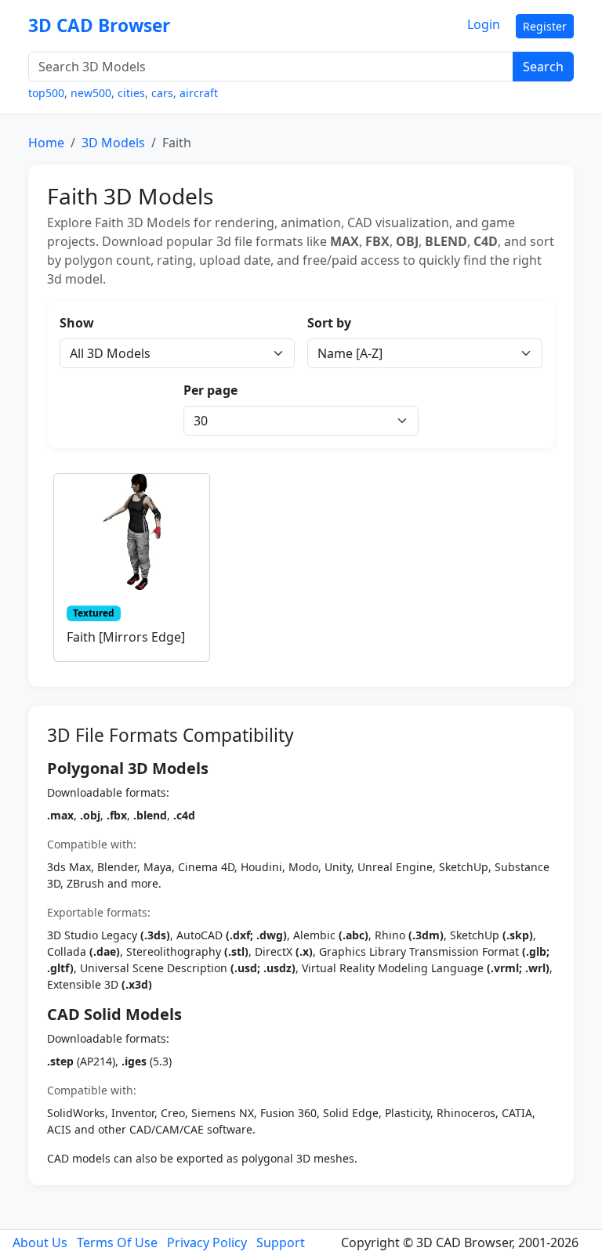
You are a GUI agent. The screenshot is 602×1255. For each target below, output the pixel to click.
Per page (210, 390)
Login (483, 24)
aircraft (199, 92)
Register (545, 26)
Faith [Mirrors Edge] (126, 637)
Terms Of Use (117, 1242)
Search (543, 66)
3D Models (113, 142)
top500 (46, 92)
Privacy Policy (207, 1242)
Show (77, 322)
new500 (91, 92)
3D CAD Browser (99, 25)
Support (280, 1242)
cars (162, 92)
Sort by (329, 322)
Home (46, 142)
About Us (40, 1242)
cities (131, 92)
